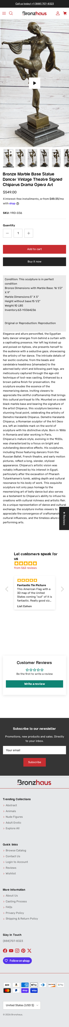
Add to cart (34, 249)
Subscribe (34, 762)
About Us (12, 895)
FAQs (9, 907)
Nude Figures (14, 816)
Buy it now (34, 261)
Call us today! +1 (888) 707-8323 (34, 3)
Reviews (11, 867)
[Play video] (34, 83)
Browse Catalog (16, 850)
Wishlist (11, 873)
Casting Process (16, 901)
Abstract (11, 805)
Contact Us (13, 856)
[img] (36, 563)
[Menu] (4, 13)
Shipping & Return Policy (22, 918)
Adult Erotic (13, 822)
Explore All (13, 828)
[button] (7, 589)
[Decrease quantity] (7, 233)
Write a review (34, 684)
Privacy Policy (15, 913)
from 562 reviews (25, 568)
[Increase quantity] (28, 233)
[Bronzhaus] (35, 13)
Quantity (9, 225)
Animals (11, 811)
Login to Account (17, 862)
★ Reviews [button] (64, 518)
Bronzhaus (16, 1014)
